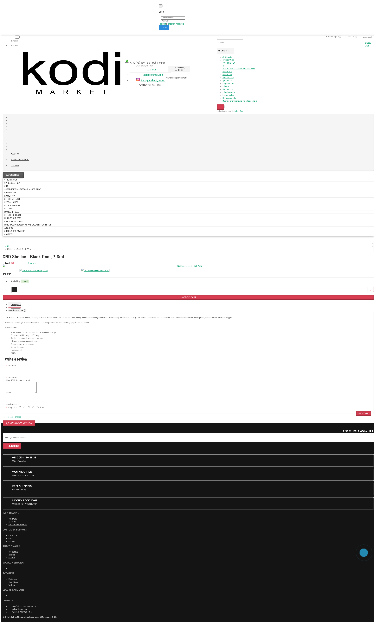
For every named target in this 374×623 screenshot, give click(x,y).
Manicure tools (228, 89)
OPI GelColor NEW (229, 63)
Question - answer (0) (17, 310)
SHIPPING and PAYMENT (20, 160)
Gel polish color (228, 83)
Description (16, 304)
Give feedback (363, 413)
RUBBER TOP (227, 75)
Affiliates (11, 555)
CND (224, 66)
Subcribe (13, 446)
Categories (12, 175)
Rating (10, 408)
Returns (11, 538)
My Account (12, 579)
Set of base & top (228, 78)
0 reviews (32, 263)
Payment (14, 41)
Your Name (12, 365)
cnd (9, 417)
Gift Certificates (14, 552)
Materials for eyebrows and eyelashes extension (240, 101)
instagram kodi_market (153, 80)
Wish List (11, 585)
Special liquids (228, 81)
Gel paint (226, 86)
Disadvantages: (12, 404)
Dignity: (9, 392)
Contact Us (12, 535)
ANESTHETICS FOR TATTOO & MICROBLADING (239, 69)
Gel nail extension (229, 92)
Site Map (11, 541)
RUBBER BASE (227, 72)
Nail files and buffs (229, 98)
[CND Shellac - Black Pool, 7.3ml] (188, 266)
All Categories (227, 57)
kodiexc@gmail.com (152, 74)
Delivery (14, 45)
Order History (13, 582)
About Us (12, 522)
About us (15, 154)
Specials (11, 558)
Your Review (12, 377)
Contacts (15, 166)
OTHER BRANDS (228, 60)
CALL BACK (151, 70)
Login (367, 46)
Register (162, 24)
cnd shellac (16, 417)
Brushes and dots (229, 95)
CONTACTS (12, 519)
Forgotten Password (175, 24)
